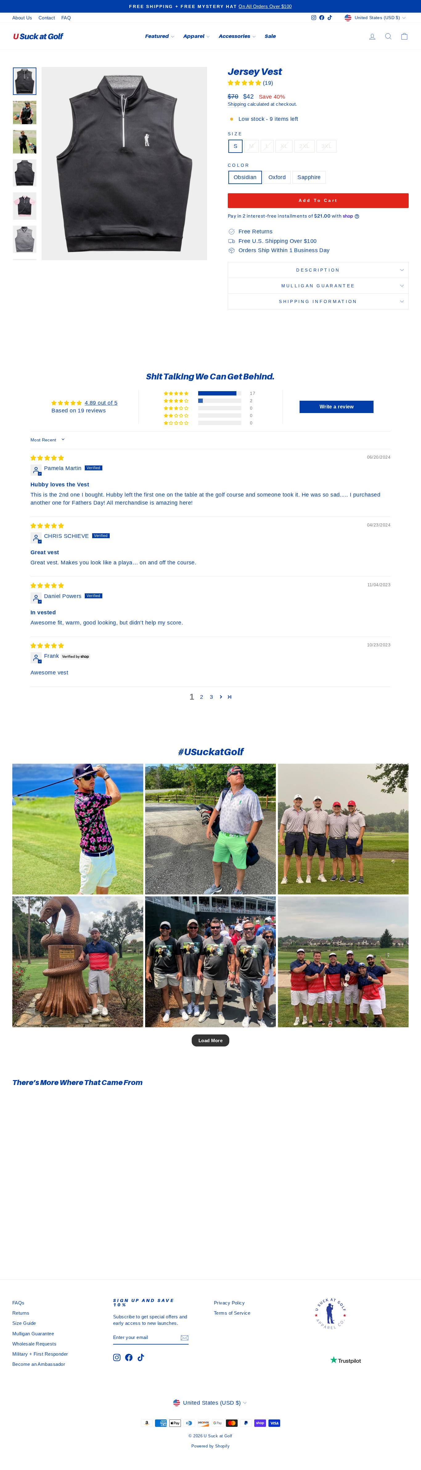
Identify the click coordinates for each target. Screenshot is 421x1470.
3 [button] (211, 697)
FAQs (18, 1302)
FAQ (66, 17)
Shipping (237, 104)
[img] (47, 458)
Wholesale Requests (34, 1343)
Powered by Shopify (210, 1446)
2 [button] (201, 697)
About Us (22, 17)
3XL (326, 146)
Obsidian (245, 177)
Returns (20, 1313)
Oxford (277, 177)
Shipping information (318, 301)
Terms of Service (232, 1313)
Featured (157, 36)
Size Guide (24, 1323)
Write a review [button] (337, 406)
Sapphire (309, 177)
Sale (270, 36)
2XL (304, 146)
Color (239, 165)
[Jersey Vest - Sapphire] (68, 1243)
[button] (245, 83)
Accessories (235, 36)
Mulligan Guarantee (318, 285)
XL (284, 146)
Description (318, 270)
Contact (47, 17)
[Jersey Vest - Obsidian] (51, 1243)
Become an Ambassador (38, 1364)
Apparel (194, 36)
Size (235, 133)
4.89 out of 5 (101, 403)
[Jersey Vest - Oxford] (59, 1243)
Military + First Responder (40, 1354)
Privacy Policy (229, 1302)
